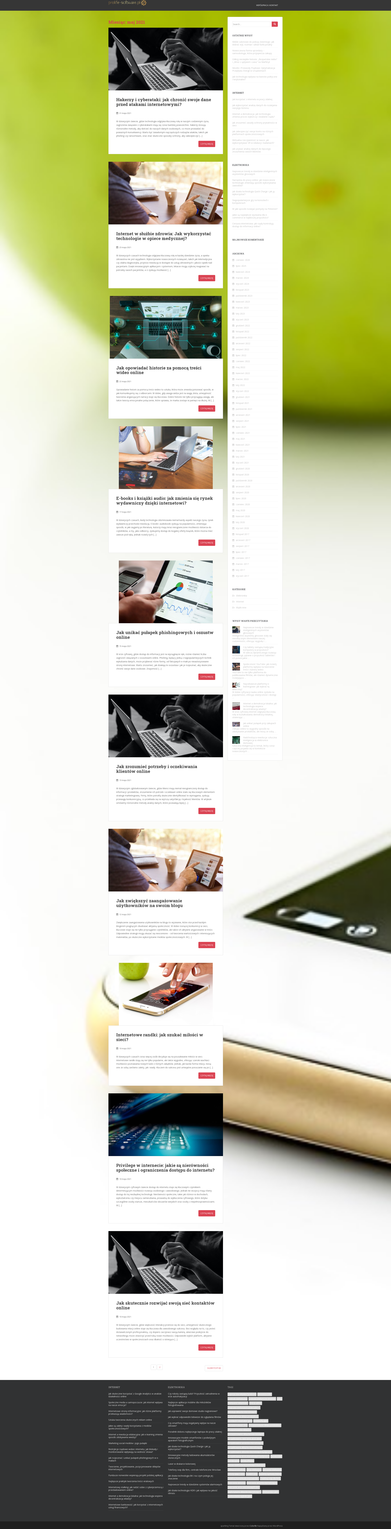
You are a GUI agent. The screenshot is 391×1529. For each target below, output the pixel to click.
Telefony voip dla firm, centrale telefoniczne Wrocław (194, 1469)
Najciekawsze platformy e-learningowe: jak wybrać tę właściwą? (251, 686)
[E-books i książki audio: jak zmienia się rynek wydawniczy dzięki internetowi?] (165, 457)
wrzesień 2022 (243, 343)
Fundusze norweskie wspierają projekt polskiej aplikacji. (135, 1475)
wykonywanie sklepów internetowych (244, 1491)
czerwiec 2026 (243, 259)
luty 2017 (240, 569)
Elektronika (241, 595)
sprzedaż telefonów (272, 1469)
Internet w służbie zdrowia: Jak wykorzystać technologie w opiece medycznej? (163, 236)
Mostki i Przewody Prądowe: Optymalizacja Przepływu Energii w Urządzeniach (253, 69)
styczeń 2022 (242, 391)
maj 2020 (240, 510)
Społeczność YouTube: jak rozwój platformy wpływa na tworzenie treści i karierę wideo (260, 667)
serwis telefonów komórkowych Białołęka (246, 1465)
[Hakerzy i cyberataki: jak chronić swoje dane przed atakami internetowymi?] (165, 59)
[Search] (275, 24)
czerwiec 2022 (243, 361)
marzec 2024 (242, 277)
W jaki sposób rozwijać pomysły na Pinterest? (255, 208)
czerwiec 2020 (243, 504)
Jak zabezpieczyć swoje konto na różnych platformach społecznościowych (252, 133)
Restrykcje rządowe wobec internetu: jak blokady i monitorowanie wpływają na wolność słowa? (133, 1450)
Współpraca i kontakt (267, 5)
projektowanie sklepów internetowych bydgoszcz (250, 1452)
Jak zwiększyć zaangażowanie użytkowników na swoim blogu (149, 903)
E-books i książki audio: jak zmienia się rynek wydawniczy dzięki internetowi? (164, 500)
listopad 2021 (242, 403)
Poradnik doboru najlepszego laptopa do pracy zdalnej (195, 1431)
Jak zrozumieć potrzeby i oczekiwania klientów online (156, 769)
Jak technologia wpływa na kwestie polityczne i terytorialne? (254, 78)
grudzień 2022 (243, 325)
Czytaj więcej (207, 144)
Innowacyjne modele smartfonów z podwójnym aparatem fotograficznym (192, 1439)
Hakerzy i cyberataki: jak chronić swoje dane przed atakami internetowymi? (163, 102)
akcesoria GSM (264, 1394)
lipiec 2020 (241, 498)
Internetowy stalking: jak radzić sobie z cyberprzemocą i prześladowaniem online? (135, 1488)
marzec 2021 (242, 450)
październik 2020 (244, 480)
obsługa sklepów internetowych (242, 1412)
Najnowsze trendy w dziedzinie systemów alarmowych (195, 1484)
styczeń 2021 (242, 462)
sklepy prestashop (237, 1469)
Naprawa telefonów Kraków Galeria (244, 1407)
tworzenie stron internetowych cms (244, 1487)
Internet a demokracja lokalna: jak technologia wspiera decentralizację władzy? (260, 706)
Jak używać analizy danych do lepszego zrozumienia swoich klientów (251, 150)
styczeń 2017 (242, 575)
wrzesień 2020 (243, 486)
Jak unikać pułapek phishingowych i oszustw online (165, 635)
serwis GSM (276, 1456)
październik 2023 (244, 295)
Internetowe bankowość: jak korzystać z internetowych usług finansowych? (135, 1506)
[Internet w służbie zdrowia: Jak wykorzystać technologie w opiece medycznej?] (165, 193)
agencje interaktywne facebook (242, 1394)
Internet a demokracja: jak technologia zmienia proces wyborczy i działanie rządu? (253, 115)
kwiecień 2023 (243, 301)
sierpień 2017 (242, 546)
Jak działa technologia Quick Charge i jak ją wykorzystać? (253, 193)
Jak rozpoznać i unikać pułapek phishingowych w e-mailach (133, 1459)
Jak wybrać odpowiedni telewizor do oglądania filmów (194, 1417)
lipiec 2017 (241, 552)
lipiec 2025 (241, 265)
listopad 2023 (242, 289)
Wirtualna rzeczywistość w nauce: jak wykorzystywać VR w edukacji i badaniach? (253, 141)
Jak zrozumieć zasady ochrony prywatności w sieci (254, 124)
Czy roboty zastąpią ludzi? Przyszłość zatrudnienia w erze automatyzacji (194, 1395)
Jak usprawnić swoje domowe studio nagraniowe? (192, 1411)
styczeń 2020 (242, 528)
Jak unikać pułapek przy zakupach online (259, 724)
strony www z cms (236, 1474)
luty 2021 (240, 456)
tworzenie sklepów (237, 1483)
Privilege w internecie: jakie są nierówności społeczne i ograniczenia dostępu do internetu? (165, 1167)
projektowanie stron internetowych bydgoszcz (249, 1456)
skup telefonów (254, 1469)
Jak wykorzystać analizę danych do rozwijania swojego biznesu (254, 106)
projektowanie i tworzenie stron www (245, 1438)
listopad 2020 (242, 474)
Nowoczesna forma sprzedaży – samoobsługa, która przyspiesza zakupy (252, 52)
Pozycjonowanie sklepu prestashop (265, 1425)
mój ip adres (255, 1403)
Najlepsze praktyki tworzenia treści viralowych (131, 1481)
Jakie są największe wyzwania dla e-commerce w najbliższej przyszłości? (250, 216)
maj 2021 (240, 438)
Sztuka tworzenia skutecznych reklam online (130, 1419)
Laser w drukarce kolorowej (182, 1463)
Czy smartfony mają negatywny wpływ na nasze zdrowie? (192, 1424)
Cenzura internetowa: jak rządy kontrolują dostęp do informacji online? (253, 225)
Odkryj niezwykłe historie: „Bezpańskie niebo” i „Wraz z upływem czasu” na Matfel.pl (254, 60)
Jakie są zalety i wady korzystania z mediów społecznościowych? (129, 1427)
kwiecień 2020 (243, 516)
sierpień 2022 (242, 349)
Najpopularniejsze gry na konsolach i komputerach (250, 201)
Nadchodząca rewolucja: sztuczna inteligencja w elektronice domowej (260, 740)
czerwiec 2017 (243, 558)
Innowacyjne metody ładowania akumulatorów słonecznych (191, 1456)
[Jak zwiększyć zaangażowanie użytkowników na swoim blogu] (165, 860)
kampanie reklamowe (238, 1403)
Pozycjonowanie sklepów (239, 1429)
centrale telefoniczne (238, 1398)
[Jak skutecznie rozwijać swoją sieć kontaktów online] (165, 1262)
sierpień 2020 (242, 492)
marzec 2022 (242, 379)
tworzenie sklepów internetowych (262, 1483)
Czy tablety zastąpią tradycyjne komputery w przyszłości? (258, 648)
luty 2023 (240, 313)
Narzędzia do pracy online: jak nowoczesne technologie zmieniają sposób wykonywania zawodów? (254, 183)
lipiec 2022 (241, 355)
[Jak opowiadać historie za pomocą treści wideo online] (165, 327)
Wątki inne (241, 607)
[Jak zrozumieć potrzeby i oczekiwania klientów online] (165, 726)
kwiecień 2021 (243, 444)
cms (279, 1398)
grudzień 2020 (243, 468)
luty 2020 (240, 522)
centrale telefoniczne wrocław (262, 1398)
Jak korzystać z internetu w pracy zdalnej (252, 99)
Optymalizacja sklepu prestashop (243, 1416)
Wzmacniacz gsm (270, 1491)
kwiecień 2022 (243, 373)
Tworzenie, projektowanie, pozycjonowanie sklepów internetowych (134, 1468)
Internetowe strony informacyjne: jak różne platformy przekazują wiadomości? (134, 1412)
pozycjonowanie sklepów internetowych (246, 1434)
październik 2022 (244, 337)
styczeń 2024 (242, 283)
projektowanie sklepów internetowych (245, 1447)
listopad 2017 (242, 534)
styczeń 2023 (242, 319)
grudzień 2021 (243, 397)
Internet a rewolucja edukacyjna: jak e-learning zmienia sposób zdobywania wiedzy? (135, 1436)
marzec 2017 (242, 564)
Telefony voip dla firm (270, 1478)
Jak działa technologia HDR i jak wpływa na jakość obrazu (192, 1492)
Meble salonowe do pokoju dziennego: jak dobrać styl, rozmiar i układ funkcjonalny (253, 43)
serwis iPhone (247, 1460)
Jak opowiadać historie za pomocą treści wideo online (158, 370)
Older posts (213, 1368)
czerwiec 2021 (243, 432)
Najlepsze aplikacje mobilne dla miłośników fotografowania (189, 1404)
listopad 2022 (242, 331)
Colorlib (253, 1526)
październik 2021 (244, 409)
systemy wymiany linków (270, 1474)
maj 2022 (240, 367)
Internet (240, 601)
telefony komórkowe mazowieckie (243, 1478)
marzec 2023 (242, 307)
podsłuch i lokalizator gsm (240, 1421)
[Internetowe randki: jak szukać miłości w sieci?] (165, 994)
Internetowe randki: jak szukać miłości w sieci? (159, 1037)
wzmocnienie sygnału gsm (240, 1496)
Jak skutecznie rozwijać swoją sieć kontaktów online (165, 1305)
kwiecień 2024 (243, 271)
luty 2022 (240, 385)
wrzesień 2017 (243, 540)
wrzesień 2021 (243, 414)
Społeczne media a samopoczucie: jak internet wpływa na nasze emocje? (135, 1404)
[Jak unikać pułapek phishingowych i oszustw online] (165, 592)
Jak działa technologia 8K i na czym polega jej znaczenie (190, 1477)
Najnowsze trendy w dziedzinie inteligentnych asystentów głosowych (254, 172)
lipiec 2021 (241, 426)
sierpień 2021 (242, 420)
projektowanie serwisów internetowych (245, 1443)
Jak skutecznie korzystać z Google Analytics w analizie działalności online (134, 1395)
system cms (252, 1474)
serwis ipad (234, 1460)
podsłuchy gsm (260, 1421)
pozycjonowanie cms (238, 1425)
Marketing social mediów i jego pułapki (127, 1443)
